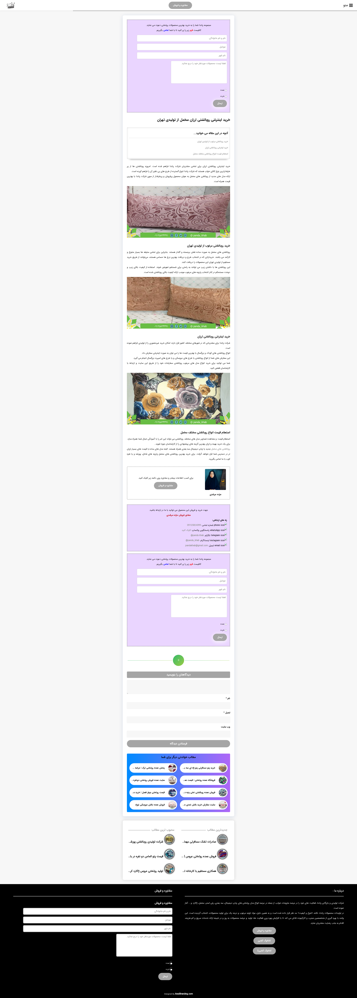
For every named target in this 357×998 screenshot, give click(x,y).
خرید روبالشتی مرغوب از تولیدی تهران (212, 141)
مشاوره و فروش (180, 5)
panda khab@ (197, 535)
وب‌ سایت (225, 727)
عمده (222, 90)
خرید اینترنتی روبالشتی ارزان (216, 147)
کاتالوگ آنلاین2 (264, 950)
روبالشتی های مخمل (220, 449)
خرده (222, 96)
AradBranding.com (184, 994)
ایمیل (227, 712)
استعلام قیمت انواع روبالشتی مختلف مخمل (210, 153)
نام (228, 698)
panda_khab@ (192, 540)
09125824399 (194, 525)
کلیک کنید (186, 530)
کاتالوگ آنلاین (264, 940)
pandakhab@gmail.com (196, 545)
